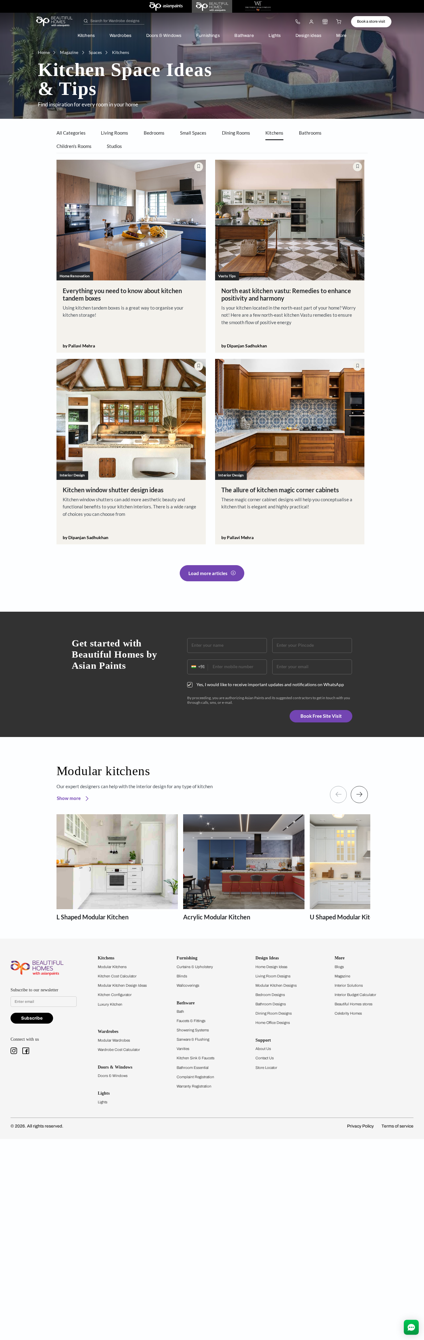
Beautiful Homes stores (353, 1004)
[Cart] (339, 21)
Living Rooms (114, 133)
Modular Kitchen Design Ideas (122, 985)
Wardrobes (121, 35)
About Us (263, 1049)
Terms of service (397, 1126)
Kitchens (86, 35)
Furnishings (208, 35)
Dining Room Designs (273, 1013)
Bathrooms (310, 133)
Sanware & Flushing (193, 1039)
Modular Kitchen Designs (276, 985)
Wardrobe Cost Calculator (119, 1050)
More (341, 35)
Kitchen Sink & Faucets (195, 1058)
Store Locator (266, 1068)
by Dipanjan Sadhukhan (244, 345)
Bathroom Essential (193, 1068)
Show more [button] (69, 798)
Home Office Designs (272, 1023)
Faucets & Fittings (191, 1021)
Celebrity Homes (348, 1013)
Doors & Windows (164, 35)
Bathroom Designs (270, 1004)
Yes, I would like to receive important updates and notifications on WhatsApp (270, 684)
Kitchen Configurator (115, 995)
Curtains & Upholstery (195, 967)
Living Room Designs (273, 976)
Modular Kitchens (112, 967)
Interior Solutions (349, 985)
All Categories (71, 133)
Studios (114, 146)
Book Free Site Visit (321, 716)
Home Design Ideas (271, 967)
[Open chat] (411, 1327)
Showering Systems (193, 1030)
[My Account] (311, 21)
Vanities (183, 1049)
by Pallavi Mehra (79, 345)
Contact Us (264, 1058)
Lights (274, 35)
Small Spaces (193, 133)
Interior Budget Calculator (355, 995)
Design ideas (308, 35)
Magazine (342, 976)
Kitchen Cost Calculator (117, 976)
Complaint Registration (195, 1077)
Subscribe (32, 1018)
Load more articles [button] (208, 573)
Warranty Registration (194, 1086)
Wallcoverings (188, 985)
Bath (180, 1011)
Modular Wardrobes (114, 1040)
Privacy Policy (360, 1126)
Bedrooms (154, 133)
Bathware (244, 35)
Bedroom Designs (270, 995)
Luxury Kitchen (110, 1004)
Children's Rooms (74, 146)
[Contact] (297, 21)
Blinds (182, 976)
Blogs (339, 967)
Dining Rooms (236, 133)
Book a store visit (371, 21)
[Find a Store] (325, 21)
